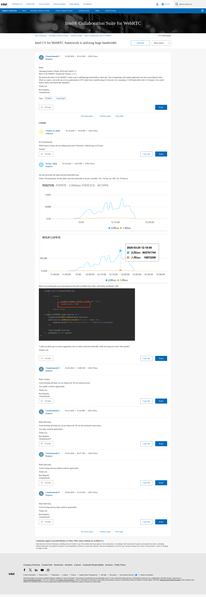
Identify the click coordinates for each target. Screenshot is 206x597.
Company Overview (31, 567)
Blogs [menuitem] (102, 10)
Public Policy (120, 567)
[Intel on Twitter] (30, 573)
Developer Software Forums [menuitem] (41, 10)
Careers (78, 567)
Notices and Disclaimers (66, 583)
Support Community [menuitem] (10, 10)
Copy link (146, 156)
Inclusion (109, 567)
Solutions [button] (43, 4)
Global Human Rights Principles (170, 583)
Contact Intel (47, 567)
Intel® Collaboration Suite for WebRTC (49, 38)
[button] (166, 59)
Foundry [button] (84, 4)
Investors (69, 567)
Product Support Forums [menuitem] (67, 10)
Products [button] (17, 4)
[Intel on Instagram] (48, 573)
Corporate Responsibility (93, 567)
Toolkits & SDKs (79, 35)
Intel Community (41, 35)
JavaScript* (61, 101)
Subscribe (140, 45)
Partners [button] (72, 4)
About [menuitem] (25, 10)
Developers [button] (58, 4)
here (104, 543)
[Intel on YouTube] (42, 573)
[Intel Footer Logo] (12, 576)
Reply (161, 110)
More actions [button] (159, 45)
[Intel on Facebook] (24, 573)
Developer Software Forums (60, 35)
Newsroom (59, 567)
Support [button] (30, 4)
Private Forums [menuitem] (115, 10)
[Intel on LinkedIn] (36, 573)
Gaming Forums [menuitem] (88, 10)
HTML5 (49, 101)
